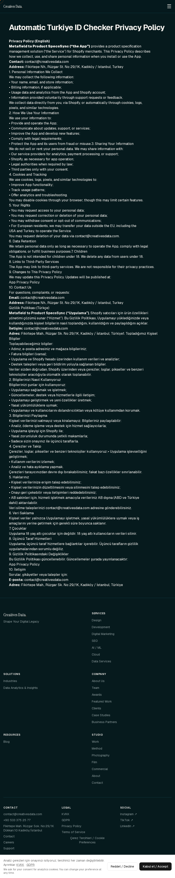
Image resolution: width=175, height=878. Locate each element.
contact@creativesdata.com (22, 814)
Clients (96, 708)
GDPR (66, 820)
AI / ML (97, 648)
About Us (98, 681)
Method (97, 748)
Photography (101, 755)
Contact (97, 783)
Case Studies (101, 715)
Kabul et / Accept (155, 866)
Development (101, 627)
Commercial (100, 769)
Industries (10, 681)
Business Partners (104, 722)
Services (98, 613)
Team (95, 688)
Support (8, 848)
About (96, 776)
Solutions (11, 674)
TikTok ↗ (126, 820)
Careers (8, 842)
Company (99, 674)
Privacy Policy (72, 826)
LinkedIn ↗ (127, 826)
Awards (97, 695)
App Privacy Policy (24, 282)
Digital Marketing (103, 634)
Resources (11, 735)
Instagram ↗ (128, 814)
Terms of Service (73, 832)
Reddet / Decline (122, 866)
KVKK (65, 814)
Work (95, 742)
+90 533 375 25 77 (17, 820)
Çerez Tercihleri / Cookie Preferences (87, 840)
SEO (95, 641)
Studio (97, 735)
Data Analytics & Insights (20, 688)
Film (94, 762)
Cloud (96, 654)
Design (96, 620)
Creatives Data (12, 6)
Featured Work (102, 701)
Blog (6, 742)
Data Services (101, 661)
